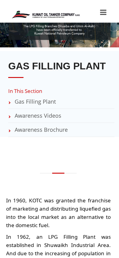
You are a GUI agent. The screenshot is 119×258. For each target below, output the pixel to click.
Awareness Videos (37, 115)
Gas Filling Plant (34, 101)
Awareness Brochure (40, 129)
